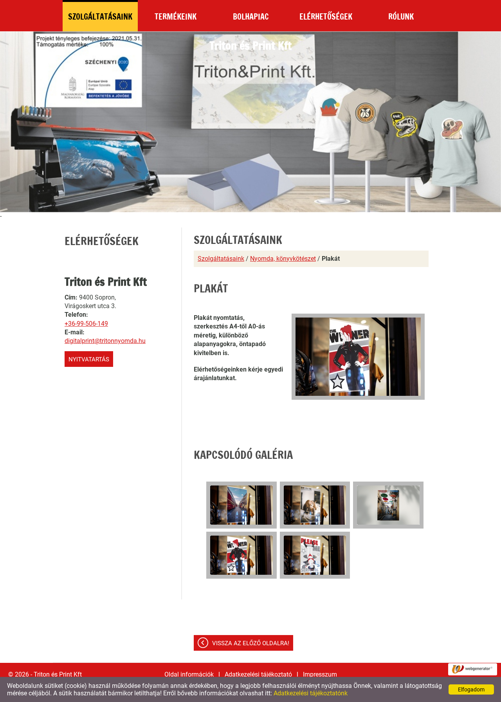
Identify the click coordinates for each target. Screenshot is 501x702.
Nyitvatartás (88, 359)
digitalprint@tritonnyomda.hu (105, 341)
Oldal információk (189, 674)
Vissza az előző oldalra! (250, 643)
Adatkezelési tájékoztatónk (311, 693)
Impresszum (320, 674)
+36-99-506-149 (86, 323)
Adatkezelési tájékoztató (258, 674)
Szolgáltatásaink (221, 258)
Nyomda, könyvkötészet (283, 258)
